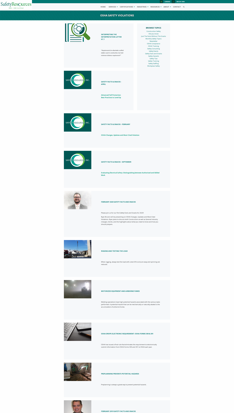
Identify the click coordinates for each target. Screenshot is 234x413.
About (166, 7)
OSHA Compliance (153, 44)
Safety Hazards (153, 56)
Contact (177, 7)
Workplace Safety (153, 66)
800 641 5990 (181, 1)
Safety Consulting (153, 49)
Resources (155, 7)
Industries (142, 7)
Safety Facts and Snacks (153, 54)
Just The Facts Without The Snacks (153, 36)
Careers (167, 1)
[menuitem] (103, 7)
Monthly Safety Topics (154, 39)
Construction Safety (154, 31)
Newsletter (153, 41)
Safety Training (153, 61)
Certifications (126, 7)
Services (112, 7)
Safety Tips (153, 58)
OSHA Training (153, 46)
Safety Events (153, 51)
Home (103, 7)
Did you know (153, 34)
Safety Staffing (153, 63)
